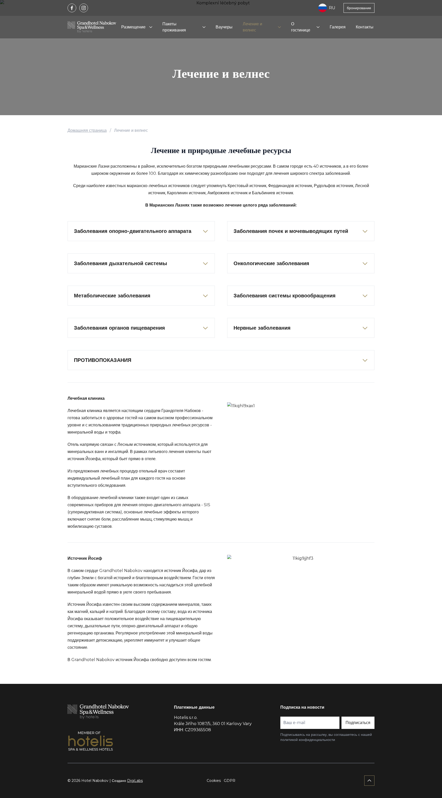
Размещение (133, 27)
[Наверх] (369, 780)
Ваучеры (224, 27)
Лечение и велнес (252, 27)
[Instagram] (83, 8)
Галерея (338, 27)
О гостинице (300, 27)
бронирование (359, 8)
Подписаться (358, 722)
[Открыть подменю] (150, 27)
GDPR (229, 780)
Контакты (364, 27)
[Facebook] (72, 8)
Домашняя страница (87, 130)
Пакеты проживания (174, 27)
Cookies (214, 780)
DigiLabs (135, 780)
